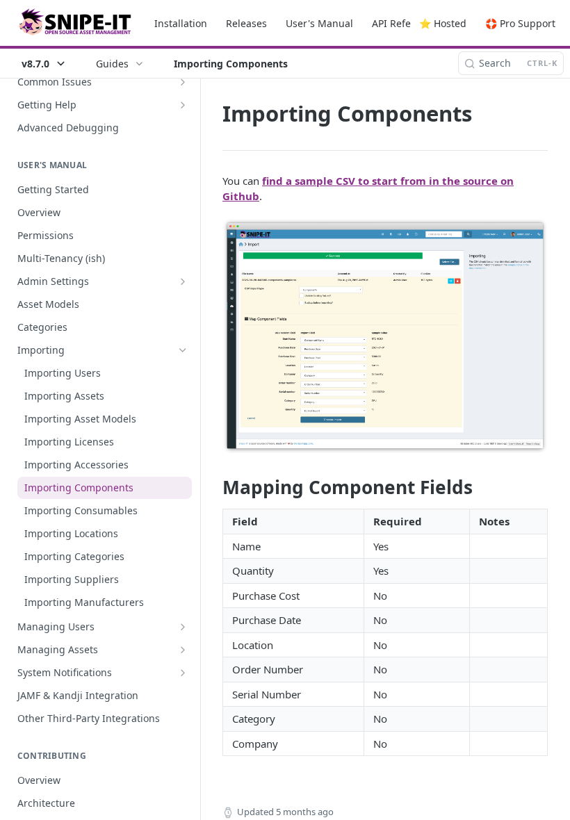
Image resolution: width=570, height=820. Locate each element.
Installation (180, 23)
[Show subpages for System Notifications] (182, 672)
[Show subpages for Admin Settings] (182, 281)
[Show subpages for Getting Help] (182, 104)
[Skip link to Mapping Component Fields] (213, 487)
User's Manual (319, 23)
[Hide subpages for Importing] (182, 350)
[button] (385, 335)
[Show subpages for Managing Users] (182, 626)
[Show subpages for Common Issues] (182, 82)
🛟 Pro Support (520, 23)
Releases (246, 23)
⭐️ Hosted (442, 23)
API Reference (404, 23)
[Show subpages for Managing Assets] (182, 649)
